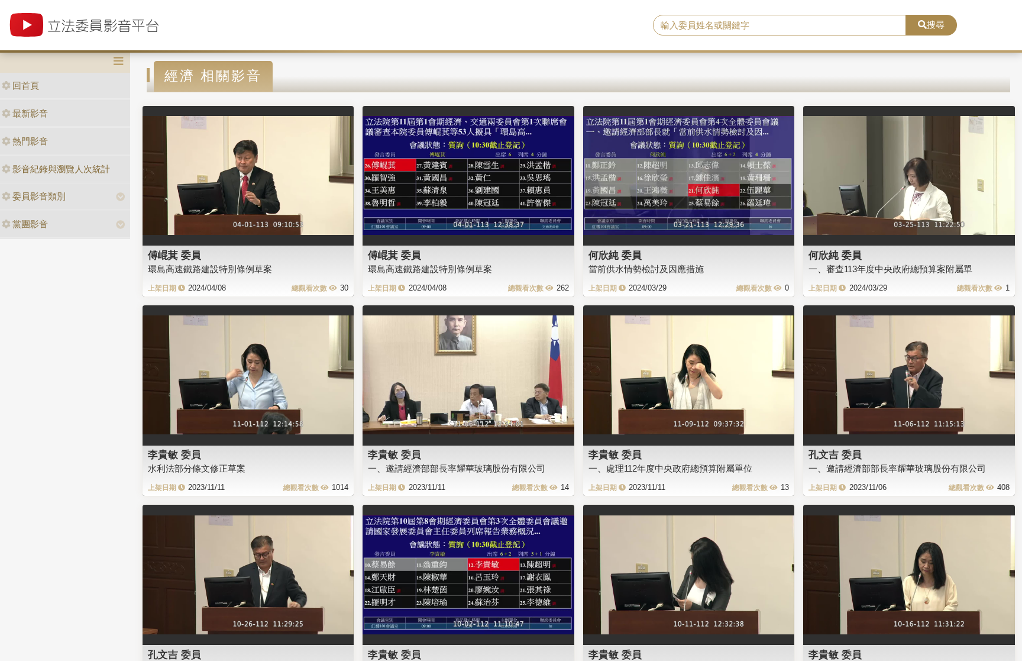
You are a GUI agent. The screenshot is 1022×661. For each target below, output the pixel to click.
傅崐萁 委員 (174, 255)
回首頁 (25, 85)
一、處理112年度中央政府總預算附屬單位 (670, 468)
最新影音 (30, 113)
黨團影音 (30, 224)
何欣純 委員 (615, 255)
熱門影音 (30, 141)
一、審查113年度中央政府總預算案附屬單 (890, 269)
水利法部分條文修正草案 (196, 468)
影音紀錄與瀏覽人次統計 (61, 169)
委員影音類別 (39, 196)
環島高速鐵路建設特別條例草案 (210, 269)
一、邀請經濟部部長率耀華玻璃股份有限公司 (456, 468)
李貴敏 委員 (174, 454)
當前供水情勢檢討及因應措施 (646, 269)
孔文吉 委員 (835, 454)
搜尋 (936, 25)
